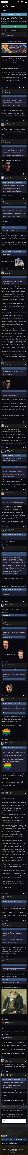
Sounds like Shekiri (10, 425)
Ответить (14, 26)
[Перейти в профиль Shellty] (2, 960)
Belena (7, 623)
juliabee (7, 450)
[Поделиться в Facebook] (6, 1136)
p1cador (7, 123)
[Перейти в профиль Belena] (2, 623)
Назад (4, 30)
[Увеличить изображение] (14, 1001)
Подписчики (12, 1125)
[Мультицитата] (2, 88)
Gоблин (15, 455)
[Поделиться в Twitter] (4, 1136)
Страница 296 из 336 (14, 30)
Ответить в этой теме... (10, 1121)
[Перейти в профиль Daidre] (2, 177)
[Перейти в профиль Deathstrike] (2, 34)
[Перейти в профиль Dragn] (2, 202)
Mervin (7, 792)
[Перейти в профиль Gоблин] (2, 141)
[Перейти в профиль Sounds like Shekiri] (2, 425)
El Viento (7, 90)
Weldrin (15, 96)
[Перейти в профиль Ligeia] (2, 1060)
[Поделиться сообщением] (25, 35)
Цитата (6, 87)
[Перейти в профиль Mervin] (2, 792)
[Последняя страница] (26, 30)
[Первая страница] (2, 30)
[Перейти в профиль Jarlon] (2, 897)
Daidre (7, 177)
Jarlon (7, 896)
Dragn (15, 277)
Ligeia (6, 1060)
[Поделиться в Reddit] (2, 1136)
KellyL (6, 604)
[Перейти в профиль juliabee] (2, 451)
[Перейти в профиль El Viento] (2, 91)
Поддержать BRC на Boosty (14, 14)
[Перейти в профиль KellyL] (2, 605)
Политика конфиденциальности (16, 1149)
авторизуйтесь (19, 1114)
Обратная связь (13, 1150)
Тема (4, 1149)
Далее (23, 30)
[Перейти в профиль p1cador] (2, 124)
